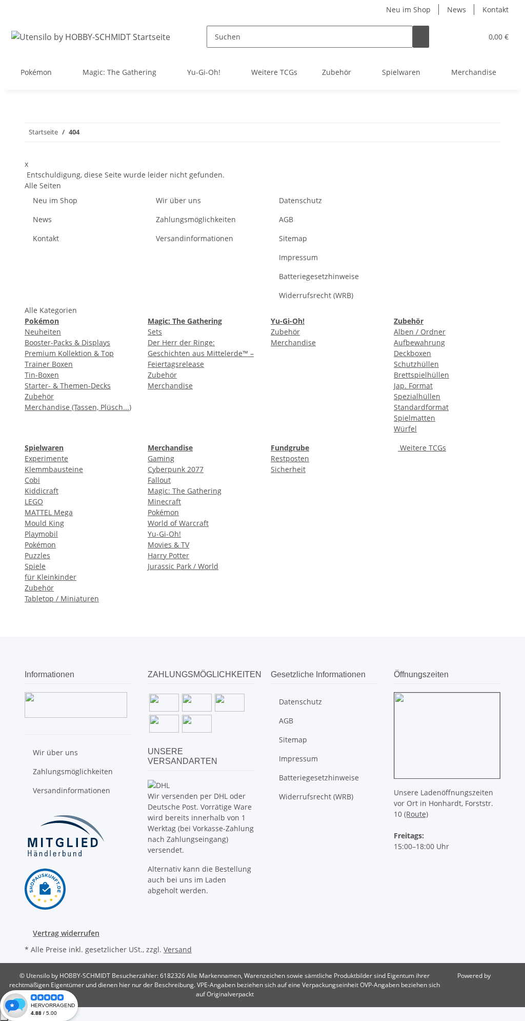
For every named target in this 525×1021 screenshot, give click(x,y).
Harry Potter (168, 555)
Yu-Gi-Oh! (164, 534)
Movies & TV (168, 544)
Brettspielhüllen (421, 375)
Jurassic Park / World (183, 566)
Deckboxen (412, 353)
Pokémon (40, 544)
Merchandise (170, 385)
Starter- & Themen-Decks (68, 385)
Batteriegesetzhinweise (319, 276)
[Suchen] (421, 37)
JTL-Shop (504, 975)
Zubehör (39, 396)
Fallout (159, 480)
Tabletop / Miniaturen (62, 598)
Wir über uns (178, 200)
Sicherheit (288, 469)
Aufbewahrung (419, 342)
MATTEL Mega (49, 512)
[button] (454, 36)
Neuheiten (43, 332)
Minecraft (164, 501)
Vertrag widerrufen (66, 933)
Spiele (35, 566)
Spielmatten (414, 418)
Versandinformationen (194, 238)
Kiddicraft (41, 491)
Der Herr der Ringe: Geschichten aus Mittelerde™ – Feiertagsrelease (201, 353)
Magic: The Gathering (184, 491)
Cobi (32, 480)
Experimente (46, 458)
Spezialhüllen (417, 396)
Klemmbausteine (54, 469)
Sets (155, 332)
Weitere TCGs (422, 448)
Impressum (298, 257)
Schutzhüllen (416, 364)
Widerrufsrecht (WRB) (316, 295)
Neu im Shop (408, 9)
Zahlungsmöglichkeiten (196, 219)
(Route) (416, 814)
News (456, 9)
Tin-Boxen (42, 375)
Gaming (161, 458)
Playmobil (41, 534)
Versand (178, 949)
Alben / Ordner (420, 332)
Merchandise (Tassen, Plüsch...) (78, 407)
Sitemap (293, 238)
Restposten (290, 458)
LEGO (34, 501)
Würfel (405, 429)
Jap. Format (413, 385)
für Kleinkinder (50, 577)
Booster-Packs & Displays (67, 342)
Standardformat (421, 407)
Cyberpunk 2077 (176, 469)
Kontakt (495, 9)
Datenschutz (300, 200)
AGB (286, 219)
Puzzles (37, 555)
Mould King (44, 523)
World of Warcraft (178, 523)
